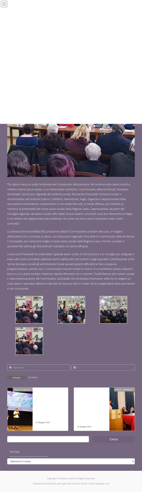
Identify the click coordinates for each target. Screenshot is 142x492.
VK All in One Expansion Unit (95, 483)
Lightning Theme (69, 483)
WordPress (50, 483)
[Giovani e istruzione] (20, 401)
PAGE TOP (135, 474)
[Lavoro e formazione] (122, 401)
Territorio (32, 377)
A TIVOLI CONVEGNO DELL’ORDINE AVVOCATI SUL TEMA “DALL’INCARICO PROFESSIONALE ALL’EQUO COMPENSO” (91, 409)
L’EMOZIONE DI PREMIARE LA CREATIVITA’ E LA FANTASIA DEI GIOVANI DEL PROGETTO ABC (47, 407)
